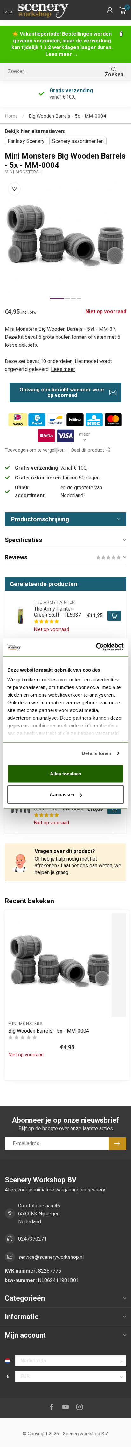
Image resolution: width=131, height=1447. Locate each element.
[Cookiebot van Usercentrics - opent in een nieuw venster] (96, 647)
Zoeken (114, 74)
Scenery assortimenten (78, 141)
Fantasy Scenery (26, 141)
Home (11, 116)
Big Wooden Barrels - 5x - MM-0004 (67, 116)
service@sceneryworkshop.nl (51, 1257)
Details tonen (96, 753)
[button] (110, 10)
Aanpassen (62, 794)
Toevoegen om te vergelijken (35, 450)
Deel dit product (88, 450)
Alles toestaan (65, 773)
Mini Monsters (22, 172)
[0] (122, 10)
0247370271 (32, 1239)
